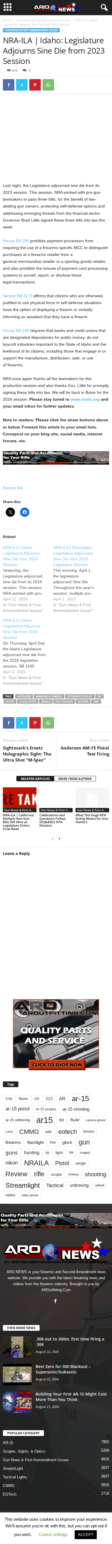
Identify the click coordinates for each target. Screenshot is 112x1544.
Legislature (27, 701)
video (10, 1195)
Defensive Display (79, 696)
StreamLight (13, 1468)
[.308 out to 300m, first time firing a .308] (17, 1347)
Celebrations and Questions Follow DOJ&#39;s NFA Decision (52, 820)
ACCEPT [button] (85, 1535)
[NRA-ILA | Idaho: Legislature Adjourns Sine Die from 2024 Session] (28, 579)
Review (16, 1174)
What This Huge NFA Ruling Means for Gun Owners (92, 818)
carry (9, 1131)
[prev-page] (52, 838)
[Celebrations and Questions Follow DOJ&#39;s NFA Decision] (56, 799)
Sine (96, 701)
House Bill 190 (16, 330)
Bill (61, 1120)
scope (56, 1174)
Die (99, 696)
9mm (23, 1099)
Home (7, 20)
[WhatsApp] (48, 85)
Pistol (62, 1163)
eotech (67, 1131)
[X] (22, 85)
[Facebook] (8, 85)
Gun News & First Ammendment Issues (43, 20)
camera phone (96, 1120)
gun (84, 1142)
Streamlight (22, 1185)
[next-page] (59, 838)
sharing (73, 1174)
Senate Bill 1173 (17, 295)
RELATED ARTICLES (35, 778)
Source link (13, 488)
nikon (11, 1163)
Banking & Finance (49, 696)
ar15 (44, 1120)
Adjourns (24, 696)
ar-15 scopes (46, 1109)
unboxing (79, 1185)
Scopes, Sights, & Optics (24, 1451)
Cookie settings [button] (52, 1534)
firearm (88, 1132)
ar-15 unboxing (17, 1120)
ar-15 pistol (17, 1108)
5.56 (8, 1099)
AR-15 (8, 1443)
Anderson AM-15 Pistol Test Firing (85, 751)
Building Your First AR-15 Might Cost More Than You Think (71, 1396)
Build (74, 1120)
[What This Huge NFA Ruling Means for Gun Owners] (92, 799)
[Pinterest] (35, 85)
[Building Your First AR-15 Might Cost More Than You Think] (17, 1402)
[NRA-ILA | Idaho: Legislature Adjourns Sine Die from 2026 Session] (28, 651)
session (83, 701)
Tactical (54, 1185)
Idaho (10, 701)
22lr (36, 1098)
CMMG (29, 1131)
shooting (95, 1174)
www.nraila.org (85, 399)
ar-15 (80, 1099)
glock (67, 1142)
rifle (39, 1174)
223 (49, 1099)
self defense (64, 701)
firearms (13, 1142)
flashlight (35, 1142)
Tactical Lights (15, 1477)
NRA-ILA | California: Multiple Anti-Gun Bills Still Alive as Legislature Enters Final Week (18, 822)
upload (99, 1185)
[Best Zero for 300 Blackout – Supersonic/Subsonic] (17, 1374)
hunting (31, 1152)
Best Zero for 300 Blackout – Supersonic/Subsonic (63, 1369)
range (80, 1163)
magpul (85, 1152)
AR (62, 1098)
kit (47, 1152)
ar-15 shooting (76, 1109)
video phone (30, 1195)
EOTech (9, 1494)
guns (11, 1153)
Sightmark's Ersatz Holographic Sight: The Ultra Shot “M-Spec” (27, 754)
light (59, 1152)
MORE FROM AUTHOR (75, 778)
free (53, 1142)
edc (48, 1132)
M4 (71, 1152)
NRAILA (46, 701)
